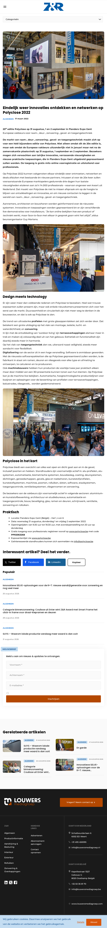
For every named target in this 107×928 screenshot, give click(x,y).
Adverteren (36, 835)
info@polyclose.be (83, 541)
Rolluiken (9, 863)
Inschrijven (53, 699)
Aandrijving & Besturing (11, 845)
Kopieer (76, 562)
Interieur (8, 852)
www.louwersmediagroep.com (87, 904)
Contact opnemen (36, 851)
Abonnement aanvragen (37, 842)
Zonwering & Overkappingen (12, 870)
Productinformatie (13, 838)
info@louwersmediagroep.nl (85, 847)
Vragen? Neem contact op (80, 802)
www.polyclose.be (78, 531)
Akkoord (93, 922)
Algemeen (8, 119)
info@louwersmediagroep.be (86, 889)
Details (80, 922)
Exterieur (9, 857)
